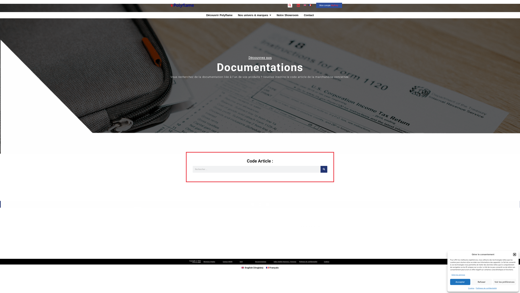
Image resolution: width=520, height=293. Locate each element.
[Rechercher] (324, 169)
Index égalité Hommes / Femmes (285, 262)
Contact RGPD (227, 262)
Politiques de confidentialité (486, 288)
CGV (241, 262)
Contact (309, 15)
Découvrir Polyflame (219, 15)
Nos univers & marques (253, 15)
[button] (514, 254)
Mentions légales (209, 262)
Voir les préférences (504, 282)
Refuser (481, 282)
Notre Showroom (287, 15)
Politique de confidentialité (308, 262)
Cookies (471, 288)
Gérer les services (458, 275)
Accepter (460, 282)
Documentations (260, 262)
